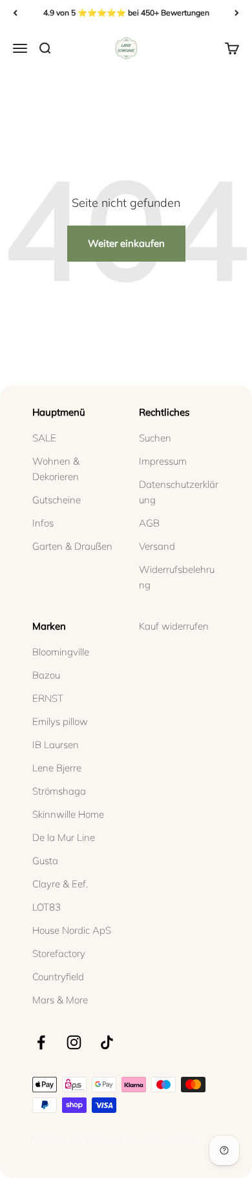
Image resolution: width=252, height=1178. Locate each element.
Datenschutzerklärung (178, 492)
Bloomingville (60, 652)
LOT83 (46, 907)
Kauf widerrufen (174, 626)
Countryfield (58, 976)
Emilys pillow (60, 721)
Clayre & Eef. (60, 884)
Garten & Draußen (72, 546)
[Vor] (237, 12)
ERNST (47, 698)
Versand (157, 546)
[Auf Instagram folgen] (74, 1042)
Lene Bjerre (56, 768)
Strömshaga (59, 791)
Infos (43, 523)
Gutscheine (56, 500)
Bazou (46, 675)
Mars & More (60, 1000)
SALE (44, 438)
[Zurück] (15, 12)
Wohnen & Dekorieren (55, 469)
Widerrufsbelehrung (177, 577)
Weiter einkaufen (126, 243)
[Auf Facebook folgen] (41, 1042)
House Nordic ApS (71, 930)
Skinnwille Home (68, 814)
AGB (149, 523)
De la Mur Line (63, 837)
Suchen (155, 438)
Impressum (163, 461)
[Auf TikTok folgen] (107, 1042)
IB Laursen (55, 745)
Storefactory (58, 953)
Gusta (45, 861)
